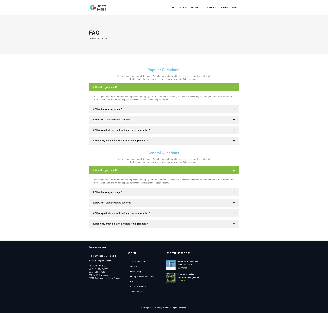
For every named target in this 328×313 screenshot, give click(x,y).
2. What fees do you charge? (107, 109)
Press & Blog (135, 271)
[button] (164, 87)
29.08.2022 (182, 268)
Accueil (171, 8)
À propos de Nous (138, 286)
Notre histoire (136, 291)
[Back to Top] (322, 309)
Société (133, 266)
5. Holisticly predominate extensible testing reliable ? (120, 140)
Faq (132, 281)
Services (183, 8)
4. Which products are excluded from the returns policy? (121, 130)
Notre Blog (212, 8)
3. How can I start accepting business (112, 119)
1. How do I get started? (105, 87)
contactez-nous (229, 8)
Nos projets (197, 8)
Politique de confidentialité (142, 276)
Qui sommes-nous (138, 261)
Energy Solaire (163, 307)
